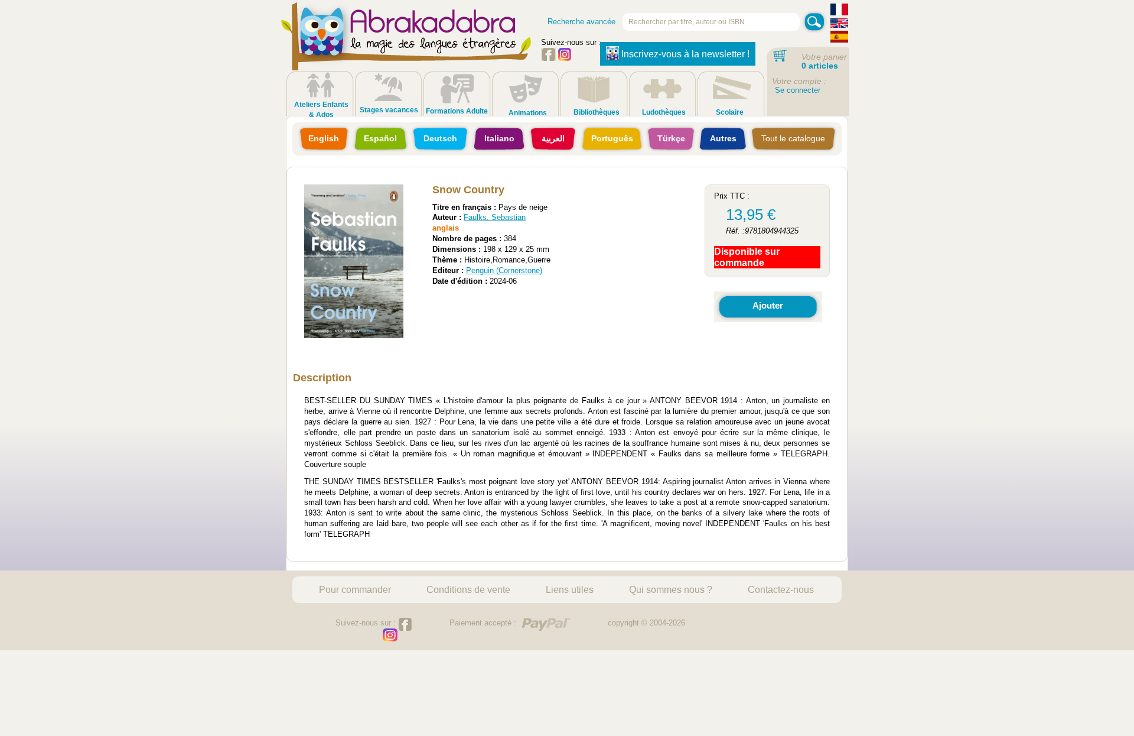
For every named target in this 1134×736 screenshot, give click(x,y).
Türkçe (671, 138)
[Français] (839, 11)
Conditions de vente (468, 589)
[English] (839, 24)
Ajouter (767, 305)
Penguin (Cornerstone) (504, 270)
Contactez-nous (781, 589)
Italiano (499, 138)
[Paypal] (546, 624)
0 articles (819, 65)
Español (380, 138)
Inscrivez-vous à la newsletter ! (685, 54)
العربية (553, 138)
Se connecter (797, 90)
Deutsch (440, 138)
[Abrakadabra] (406, 47)
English (323, 138)
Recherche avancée (581, 21)
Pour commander (355, 589)
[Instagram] (564, 58)
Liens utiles (570, 589)
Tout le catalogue (793, 138)
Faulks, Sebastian (495, 217)
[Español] (839, 38)
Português (612, 138)
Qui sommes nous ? (670, 589)
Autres (723, 138)
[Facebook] (548, 58)
